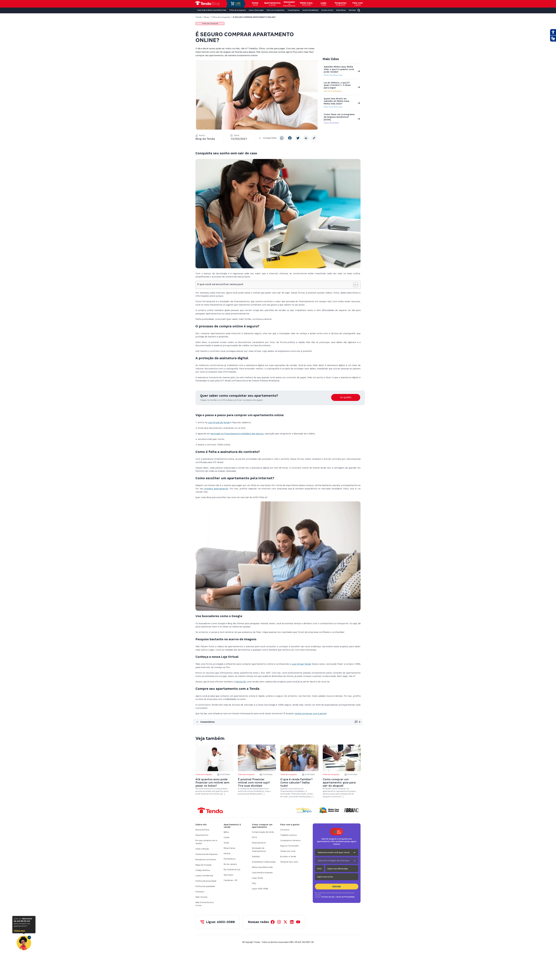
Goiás (226, 843)
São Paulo (228, 875)
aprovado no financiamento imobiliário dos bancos (237, 433)
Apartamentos (272, 4)
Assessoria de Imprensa (206, 854)
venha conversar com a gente (310, 713)
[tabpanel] (214, 770)
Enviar (336, 886)
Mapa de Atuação (203, 865)
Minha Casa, (306, 4)
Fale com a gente (289, 824)
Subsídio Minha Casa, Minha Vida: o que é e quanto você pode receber (339, 69)
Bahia (226, 832)
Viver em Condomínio (333, 91)
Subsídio (256, 856)
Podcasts (199, 892)
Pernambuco (230, 859)
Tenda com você (287, 851)
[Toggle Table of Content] (354, 284)
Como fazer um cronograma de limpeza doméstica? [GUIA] (339, 117)
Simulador (289, 4)
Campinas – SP (230, 880)
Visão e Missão (202, 849)
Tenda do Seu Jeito (289, 862)
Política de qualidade (205, 886)
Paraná (227, 853)
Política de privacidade (205, 881)
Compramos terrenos (290, 840)
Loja (238, 4)
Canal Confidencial (204, 876)
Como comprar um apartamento (262, 825)
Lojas (323, 4)
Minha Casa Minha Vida (333, 75)
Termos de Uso (327, 897)
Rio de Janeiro (230, 864)
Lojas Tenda (257, 878)
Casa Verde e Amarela (262, 872)
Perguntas (340, 4)
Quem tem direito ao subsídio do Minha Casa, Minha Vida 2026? (337, 101)
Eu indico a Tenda (288, 856)
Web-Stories (201, 897)
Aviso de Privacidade (345, 897)
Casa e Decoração (331, 123)
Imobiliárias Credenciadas (264, 862)
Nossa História (202, 830)
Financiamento (259, 843)
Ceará (226, 837)
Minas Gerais (229, 848)
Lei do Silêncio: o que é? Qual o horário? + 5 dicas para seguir (337, 85)
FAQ (254, 883)
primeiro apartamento (216, 489)
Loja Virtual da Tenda (219, 422)
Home (255, 4)
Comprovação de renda (263, 832)
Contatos (284, 830)
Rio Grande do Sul (232, 869)
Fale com (358, 4)
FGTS (254, 837)
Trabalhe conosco (288, 835)
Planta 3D (240, 682)
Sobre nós (201, 824)
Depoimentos (201, 835)
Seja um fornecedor (289, 846)
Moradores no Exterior (205, 859)
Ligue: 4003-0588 (260, 889)
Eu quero (345, 397)
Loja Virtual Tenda (301, 664)
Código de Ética (202, 870)
